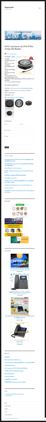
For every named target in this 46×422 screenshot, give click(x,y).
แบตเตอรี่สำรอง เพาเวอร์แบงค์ (11, 379)
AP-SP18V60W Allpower (10, 365)
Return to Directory (13, 53)
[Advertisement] (23, 21)
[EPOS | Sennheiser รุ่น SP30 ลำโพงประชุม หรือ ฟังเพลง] (25, 65)
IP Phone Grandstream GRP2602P (20, 293)
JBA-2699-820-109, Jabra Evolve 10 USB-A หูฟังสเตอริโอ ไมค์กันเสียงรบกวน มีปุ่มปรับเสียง (19, 164)
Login (6, 411)
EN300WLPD (7, 357)
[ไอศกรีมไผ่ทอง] (20, 210)
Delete (8, 53)
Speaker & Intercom (9, 188)
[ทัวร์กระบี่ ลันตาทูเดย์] (20, 239)
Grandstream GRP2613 (9, 376)
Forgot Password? (8, 414)
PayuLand (9, 7)
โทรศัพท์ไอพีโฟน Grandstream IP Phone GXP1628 (15, 382)
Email (21, 124)
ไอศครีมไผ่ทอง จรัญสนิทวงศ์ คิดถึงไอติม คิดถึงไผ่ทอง (15, 175)
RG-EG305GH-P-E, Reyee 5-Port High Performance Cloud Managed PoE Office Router (20, 191)
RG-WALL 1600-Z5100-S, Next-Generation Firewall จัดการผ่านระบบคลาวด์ (19, 171)
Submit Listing (8, 406)
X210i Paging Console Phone (11, 178)
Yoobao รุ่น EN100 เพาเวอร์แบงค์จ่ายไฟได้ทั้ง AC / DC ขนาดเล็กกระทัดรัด (19, 362)
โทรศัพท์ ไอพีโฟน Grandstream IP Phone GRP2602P (20, 292)
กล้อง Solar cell (20, 319)
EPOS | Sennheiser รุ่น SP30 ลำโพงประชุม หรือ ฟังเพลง (22, 88)
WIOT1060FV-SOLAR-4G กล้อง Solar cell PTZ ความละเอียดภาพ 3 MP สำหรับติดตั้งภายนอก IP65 (19, 160)
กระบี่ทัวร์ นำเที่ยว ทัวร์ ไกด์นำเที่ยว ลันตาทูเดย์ (19, 268)
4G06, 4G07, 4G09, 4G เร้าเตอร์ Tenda (12, 359)
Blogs (6, 403)
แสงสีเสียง (13, 56)
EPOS (8, 97)
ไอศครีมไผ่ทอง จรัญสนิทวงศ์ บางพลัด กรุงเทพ (15, 394)
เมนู (39, 8)
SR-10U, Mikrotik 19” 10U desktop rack (13, 168)
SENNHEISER (12, 97)
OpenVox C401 (20, 341)
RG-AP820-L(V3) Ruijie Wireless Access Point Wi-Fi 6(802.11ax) (18, 185)
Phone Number (8, 130)
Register (6, 408)
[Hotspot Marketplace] (14, 230)
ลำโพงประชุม (21, 97)
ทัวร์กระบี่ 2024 (9, 395)
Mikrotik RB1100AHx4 (9, 373)
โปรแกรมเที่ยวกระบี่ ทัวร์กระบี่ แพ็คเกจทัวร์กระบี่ (19, 270)
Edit (5, 53)
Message (6, 136)
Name (6, 124)
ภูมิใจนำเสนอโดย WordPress (13, 418)
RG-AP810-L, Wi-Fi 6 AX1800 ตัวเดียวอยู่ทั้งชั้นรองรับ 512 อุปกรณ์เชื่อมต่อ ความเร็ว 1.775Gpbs (19, 181)
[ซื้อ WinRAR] (14, 221)
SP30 (17, 97)
